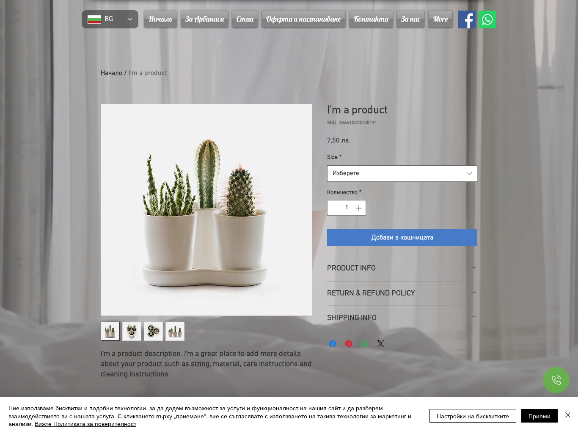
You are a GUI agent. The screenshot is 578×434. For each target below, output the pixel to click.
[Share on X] (381, 344)
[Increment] (359, 207)
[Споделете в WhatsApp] (365, 344)
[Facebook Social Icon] (467, 19)
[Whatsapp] (487, 19)
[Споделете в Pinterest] (349, 344)
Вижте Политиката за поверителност (85, 423)
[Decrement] (333, 207)
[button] (303, 19)
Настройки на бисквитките (473, 416)
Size (334, 157)
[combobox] (402, 173)
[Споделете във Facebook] (333, 344)
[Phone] (556, 380)
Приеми (539, 416)
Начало (111, 73)
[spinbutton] (346, 207)
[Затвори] (568, 415)
